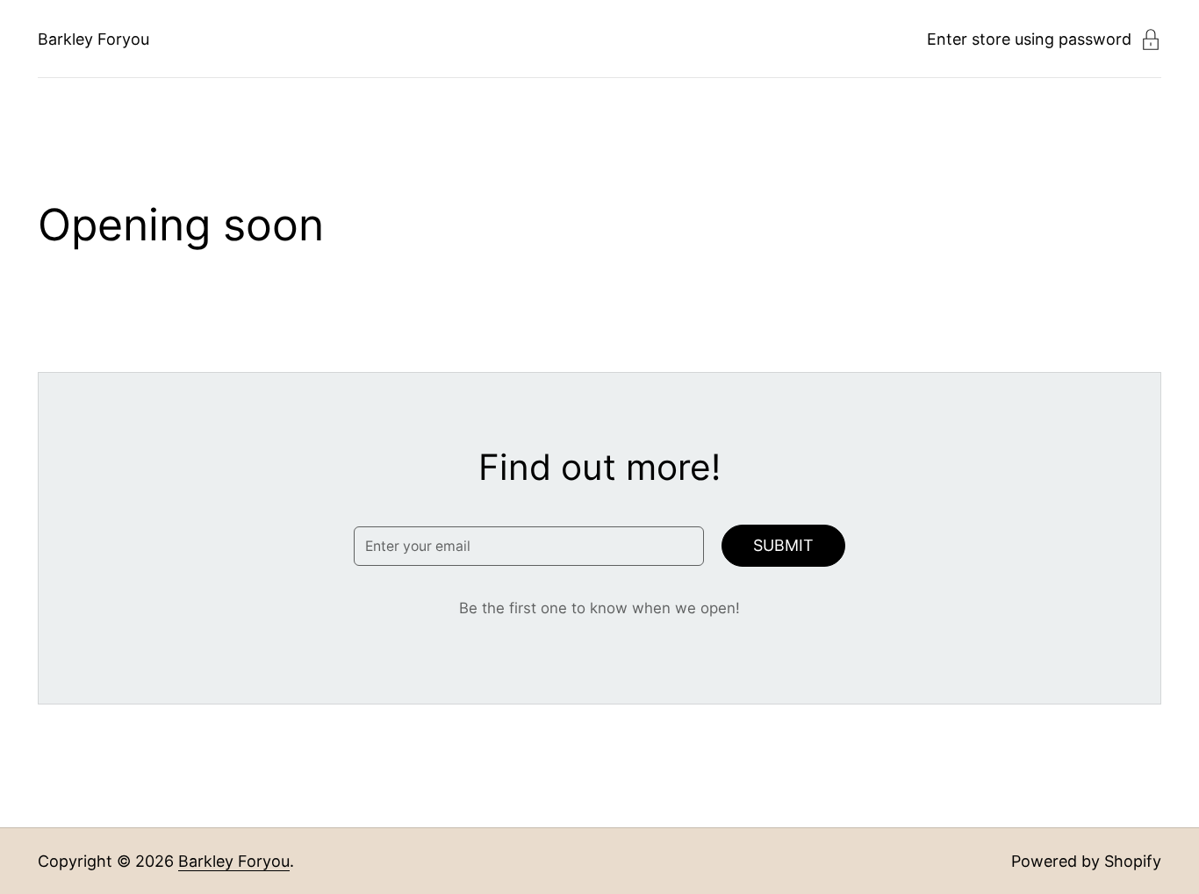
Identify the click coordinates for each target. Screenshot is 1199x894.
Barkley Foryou (93, 39)
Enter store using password (1029, 39)
